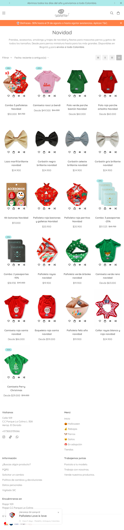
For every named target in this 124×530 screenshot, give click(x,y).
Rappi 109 (7, 504)
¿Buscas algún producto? (16, 464)
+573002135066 (11, 431)
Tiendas (68, 449)
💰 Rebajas (70, 428)
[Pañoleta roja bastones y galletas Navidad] (47, 195)
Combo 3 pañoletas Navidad (16, 107)
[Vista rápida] (18, 96)
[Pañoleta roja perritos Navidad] (77, 195)
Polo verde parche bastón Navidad (77, 107)
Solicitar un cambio (13, 474)
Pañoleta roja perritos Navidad (77, 219)
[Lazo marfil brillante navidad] (16, 139)
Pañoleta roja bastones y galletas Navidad (46, 219)
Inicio (67, 418)
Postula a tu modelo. (76, 464)
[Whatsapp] (17, 436)
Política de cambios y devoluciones (22, 479)
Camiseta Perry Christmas (16, 388)
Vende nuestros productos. (79, 474)
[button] (118, 13)
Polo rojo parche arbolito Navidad (108, 107)
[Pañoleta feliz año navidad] (77, 308)
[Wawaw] (62, 13)
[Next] (114, 3)
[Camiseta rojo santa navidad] (16, 308)
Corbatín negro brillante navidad (47, 163)
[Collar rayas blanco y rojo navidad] (108, 308)
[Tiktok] (10, 436)
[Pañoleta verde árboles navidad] (77, 251)
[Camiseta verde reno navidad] (108, 251)
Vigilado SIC (9, 490)
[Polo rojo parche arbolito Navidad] (108, 82)
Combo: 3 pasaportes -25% (107, 219)
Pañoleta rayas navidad (47, 276)
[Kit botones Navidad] (16, 195)
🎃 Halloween (72, 423)
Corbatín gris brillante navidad (108, 163)
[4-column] (119, 57)
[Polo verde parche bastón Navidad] (77, 82)
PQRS (5, 469)
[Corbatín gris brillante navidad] (108, 139)
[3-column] (112, 57)
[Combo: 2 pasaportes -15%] (16, 251)
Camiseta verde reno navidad (108, 276)
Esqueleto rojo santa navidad (47, 332)
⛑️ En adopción (73, 444)
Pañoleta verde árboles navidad (77, 276)
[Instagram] (3, 436)
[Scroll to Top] (118, 513)
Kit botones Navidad (16, 217)
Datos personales (12, 484)
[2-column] (105, 57)
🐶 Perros (69, 434)
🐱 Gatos (69, 439)
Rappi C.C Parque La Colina (17, 507)
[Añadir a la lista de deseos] (8, 96)
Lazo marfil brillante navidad (16, 163)
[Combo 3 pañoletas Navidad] (16, 82)
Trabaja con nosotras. (76, 469)
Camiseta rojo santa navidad (16, 332)
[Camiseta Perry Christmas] (16, 364)
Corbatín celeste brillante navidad (77, 163)
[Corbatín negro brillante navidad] (47, 139)
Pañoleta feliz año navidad (77, 332)
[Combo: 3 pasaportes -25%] (108, 195)
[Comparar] (24, 96)
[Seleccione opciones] (13, 96)
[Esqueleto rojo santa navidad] (47, 308)
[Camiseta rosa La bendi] (47, 82)
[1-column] (98, 57)
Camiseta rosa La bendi (46, 105)
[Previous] (9, 3)
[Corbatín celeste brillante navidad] (77, 139)
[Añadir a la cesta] (13, 208)
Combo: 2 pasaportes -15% (16, 276)
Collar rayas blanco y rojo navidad (107, 332)
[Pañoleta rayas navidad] (47, 251)
